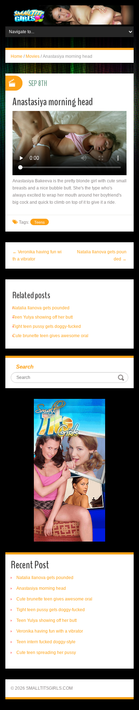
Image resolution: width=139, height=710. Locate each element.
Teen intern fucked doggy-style (46, 641)
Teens (39, 222)
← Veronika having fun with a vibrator (37, 255)
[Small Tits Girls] (69, 14)
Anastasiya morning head (41, 588)
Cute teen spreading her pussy (46, 652)
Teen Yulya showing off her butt (42, 317)
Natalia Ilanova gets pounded (41, 307)
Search (25, 367)
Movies (33, 56)
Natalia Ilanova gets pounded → (102, 255)
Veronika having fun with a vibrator (49, 631)
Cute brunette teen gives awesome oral (50, 335)
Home (16, 56)
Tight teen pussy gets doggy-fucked (46, 326)
